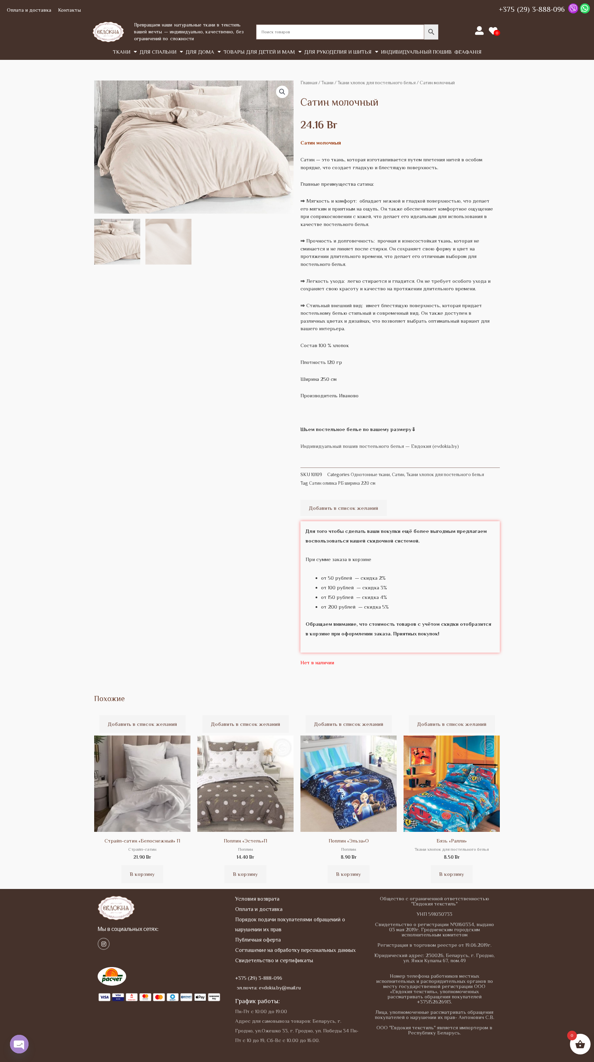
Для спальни (158, 52)
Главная (308, 82)
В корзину (142, 874)
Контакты (69, 10)
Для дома (200, 52)
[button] (282, 92)
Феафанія (468, 52)
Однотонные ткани (370, 474)
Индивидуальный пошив (416, 52)
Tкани (121, 52)
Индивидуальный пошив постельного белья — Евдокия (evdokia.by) (379, 446)
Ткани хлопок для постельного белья (377, 82)
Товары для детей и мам (259, 52)
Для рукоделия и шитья (338, 52)
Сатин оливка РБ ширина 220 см (342, 483)
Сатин (398, 474)
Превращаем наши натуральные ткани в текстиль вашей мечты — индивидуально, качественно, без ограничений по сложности (189, 31)
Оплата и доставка (29, 10)
